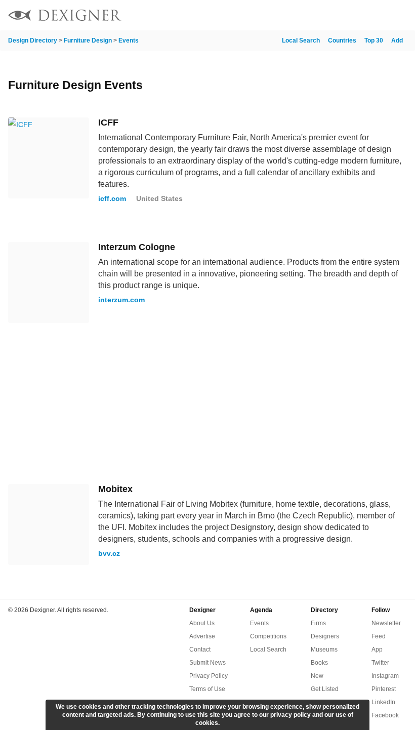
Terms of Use (207, 689)
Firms (318, 623)
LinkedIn (383, 702)
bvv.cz (109, 553)
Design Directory (32, 40)
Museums (324, 649)
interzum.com (121, 300)
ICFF (108, 122)
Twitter (380, 662)
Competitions (268, 636)
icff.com (112, 198)
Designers (325, 636)
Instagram (385, 675)
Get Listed (325, 689)
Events (128, 40)
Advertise (202, 636)
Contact (200, 649)
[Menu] (401, 15)
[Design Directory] (64, 16)
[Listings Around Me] (374, 15)
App (377, 649)
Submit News (207, 662)
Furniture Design (88, 40)
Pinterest (383, 689)
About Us (202, 623)
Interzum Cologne (136, 247)
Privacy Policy (208, 675)
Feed (378, 636)
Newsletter (386, 623)
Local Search (301, 40)
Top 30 (373, 40)
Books (319, 662)
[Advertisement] (207, 403)
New (317, 675)
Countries (342, 40)
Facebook (385, 715)
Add (397, 40)
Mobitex (115, 489)
